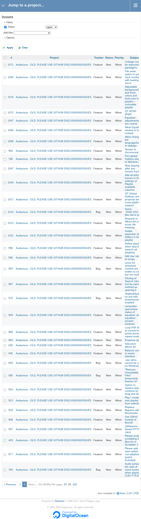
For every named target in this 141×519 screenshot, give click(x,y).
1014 (11, 211)
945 (10, 353)
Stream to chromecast (131, 151)
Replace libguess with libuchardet (132, 410)
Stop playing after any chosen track (132, 168)
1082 (11, 77)
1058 (11, 141)
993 (10, 268)
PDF (136, 493)
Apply (10, 47)
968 (10, 331)
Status (11, 27)
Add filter (8, 32)
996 (10, 248)
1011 (11, 235)
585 (10, 375)
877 (10, 454)
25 (65, 484)
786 (10, 158)
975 (10, 298)
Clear (25, 47)
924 (10, 389)
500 (10, 345)
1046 (11, 182)
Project (54, 57)
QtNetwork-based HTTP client (132, 429)
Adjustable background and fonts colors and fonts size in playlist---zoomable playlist (132, 97)
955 (10, 340)
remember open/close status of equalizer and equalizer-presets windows (133, 315)
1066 (11, 130)
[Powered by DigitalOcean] (70, 517)
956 (10, 150)
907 (10, 429)
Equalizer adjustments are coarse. (132, 120)
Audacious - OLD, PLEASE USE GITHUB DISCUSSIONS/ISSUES (53, 64)
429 (10, 440)
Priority (119, 57)
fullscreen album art (130, 345)
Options (10, 37)
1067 (11, 120)
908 (10, 419)
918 (10, 410)
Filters (9, 22)
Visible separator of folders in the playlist (132, 235)
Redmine (59, 501)
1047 (11, 168)
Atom (122, 493)
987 (10, 284)
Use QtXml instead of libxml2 (131, 419)
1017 (11, 199)
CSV (129, 493)
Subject (135, 57)
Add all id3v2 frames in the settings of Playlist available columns (132, 182)
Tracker (98, 57)
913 (10, 400)
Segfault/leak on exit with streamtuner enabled (132, 298)
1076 (11, 97)
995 (10, 257)
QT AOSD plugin (130, 112)
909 (10, 315)
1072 (11, 112)
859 (10, 362)
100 (75, 484)
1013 (11, 222)
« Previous (10, 484)
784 (10, 469)
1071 (11, 64)
